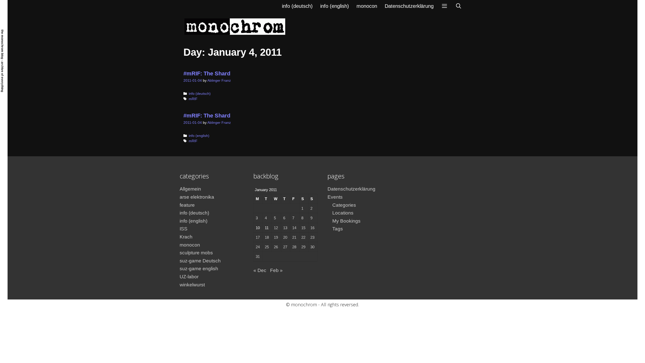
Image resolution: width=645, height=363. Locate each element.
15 (303, 228)
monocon (367, 6)
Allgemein (190, 189)
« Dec (259, 270)
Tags (337, 228)
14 (294, 228)
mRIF (193, 99)
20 (285, 237)
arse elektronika (197, 197)
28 (294, 247)
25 (267, 247)
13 (285, 228)
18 (267, 237)
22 (303, 237)
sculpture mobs (196, 252)
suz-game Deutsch (200, 260)
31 (258, 256)
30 (312, 247)
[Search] (459, 6)
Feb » (276, 270)
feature (187, 205)
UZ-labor (189, 276)
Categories (344, 205)
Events (335, 197)
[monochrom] (234, 26)
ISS (183, 228)
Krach (186, 236)
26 (276, 247)
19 (276, 237)
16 (312, 228)
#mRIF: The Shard (206, 73)
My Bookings (346, 221)
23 (312, 237)
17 (258, 237)
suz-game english (199, 268)
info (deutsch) (297, 6)
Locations (342, 213)
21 (294, 237)
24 (258, 247)
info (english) (334, 6)
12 (276, 228)
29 (303, 247)
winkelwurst (192, 284)
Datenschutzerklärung (409, 6)
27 (285, 247)
